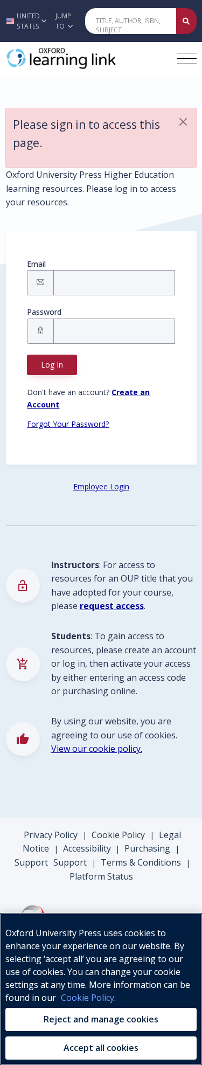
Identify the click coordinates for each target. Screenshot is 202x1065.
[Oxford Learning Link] (87, 58)
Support (31, 862)
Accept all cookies (101, 1048)
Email (36, 264)
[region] (101, 989)
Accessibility (87, 848)
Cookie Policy (118, 835)
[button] (25, 21)
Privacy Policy (51, 835)
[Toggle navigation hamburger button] (187, 58)
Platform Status (101, 876)
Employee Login (101, 486)
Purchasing (147, 848)
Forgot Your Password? (68, 424)
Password (44, 312)
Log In (52, 364)
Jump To (63, 21)
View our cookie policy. (96, 749)
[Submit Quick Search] (186, 21)
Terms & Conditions (141, 862)
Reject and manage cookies (101, 1019)
